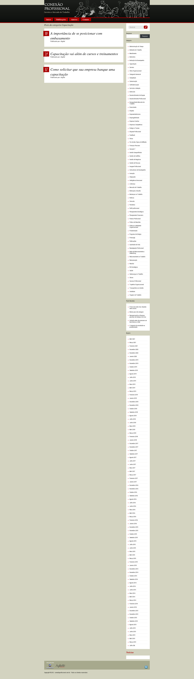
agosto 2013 (133, 624)
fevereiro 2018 (134, 436)
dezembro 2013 (134, 610)
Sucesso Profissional (135, 281)
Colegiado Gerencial (135, 74)
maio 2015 (132, 551)
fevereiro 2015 (134, 562)
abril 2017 (132, 471)
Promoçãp (132, 238)
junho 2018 (133, 422)
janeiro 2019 (133, 398)
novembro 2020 (134, 353)
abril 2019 (132, 388)
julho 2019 (133, 377)
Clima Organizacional (135, 71)
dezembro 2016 (134, 485)
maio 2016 (132, 509)
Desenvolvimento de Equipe (137, 95)
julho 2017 (133, 461)
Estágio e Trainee (134, 128)
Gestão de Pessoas (135, 163)
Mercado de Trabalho (136, 187)
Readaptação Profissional (137, 248)
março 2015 (133, 558)
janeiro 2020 (133, 356)
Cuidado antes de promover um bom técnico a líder (138, 321)
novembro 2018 (134, 405)
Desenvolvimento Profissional (138, 99)
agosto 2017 (133, 457)
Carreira (132, 67)
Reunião (132, 263)
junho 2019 (133, 381)
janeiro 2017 (133, 482)
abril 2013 (132, 638)
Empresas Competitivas (136, 124)
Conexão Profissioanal (97, 9)
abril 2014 (132, 597)
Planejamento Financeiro (136, 215)
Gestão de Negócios (135, 159)
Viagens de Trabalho (135, 295)
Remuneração (133, 260)
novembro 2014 (134, 572)
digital (63, 41)
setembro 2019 (134, 370)
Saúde (131, 270)
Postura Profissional (135, 219)
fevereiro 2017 (134, 478)
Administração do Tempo (136, 46)
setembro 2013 (134, 621)
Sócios (131, 277)
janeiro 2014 (133, 607)
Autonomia (132, 57)
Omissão (132, 201)
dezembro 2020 (134, 349)
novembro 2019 (134, 363)
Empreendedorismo (135, 114)
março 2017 (133, 475)
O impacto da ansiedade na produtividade (137, 326)
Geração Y (132, 149)
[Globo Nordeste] (49, 666)
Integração (133, 177)
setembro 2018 (134, 412)
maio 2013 (132, 635)
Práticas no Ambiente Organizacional (135, 226)
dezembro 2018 (134, 402)
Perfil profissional (134, 208)
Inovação (132, 173)
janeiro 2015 (133, 565)
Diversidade (133, 107)
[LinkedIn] (146, 667)
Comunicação (133, 81)
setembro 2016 (134, 496)
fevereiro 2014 (134, 604)
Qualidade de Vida (135, 244)
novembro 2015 (134, 530)
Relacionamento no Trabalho (137, 256)
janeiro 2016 (133, 523)
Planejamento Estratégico (137, 212)
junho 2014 (133, 590)
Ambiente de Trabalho (136, 50)
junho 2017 (133, 464)
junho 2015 (133, 548)
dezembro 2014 (134, 569)
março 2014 (133, 600)
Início (48, 19)
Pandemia (132, 205)
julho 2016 (133, 503)
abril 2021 (132, 339)
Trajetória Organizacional (137, 284)
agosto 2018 (133, 415)
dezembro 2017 (134, 443)
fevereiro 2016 (134, 520)
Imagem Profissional (135, 166)
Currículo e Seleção (135, 88)
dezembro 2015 (134, 527)
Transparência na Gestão (136, 288)
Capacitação (133, 64)
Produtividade (133, 231)
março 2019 (133, 391)
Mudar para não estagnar (137, 312)
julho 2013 (133, 628)
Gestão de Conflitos (135, 156)
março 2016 (133, 516)
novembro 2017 (134, 447)
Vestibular (132, 291)
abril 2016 (132, 513)
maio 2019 (132, 384)
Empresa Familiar (134, 121)
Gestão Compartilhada (136, 152)
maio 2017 (132, 468)
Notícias (132, 198)
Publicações (61, 19)
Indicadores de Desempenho (138, 170)
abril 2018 (132, 429)
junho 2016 (133, 506)
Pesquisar (129, 33)
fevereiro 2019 (134, 395)
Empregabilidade (134, 118)
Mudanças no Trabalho (136, 194)
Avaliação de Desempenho (137, 60)
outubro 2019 (133, 367)
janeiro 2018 (133, 440)
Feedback (132, 135)
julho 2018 (133, 419)
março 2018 (133, 433)
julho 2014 (133, 586)
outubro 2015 (133, 534)
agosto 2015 (133, 541)
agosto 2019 (133, 374)
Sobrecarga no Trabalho (136, 274)
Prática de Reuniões (135, 222)
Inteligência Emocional (136, 180)
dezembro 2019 (134, 360)
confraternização (134, 85)
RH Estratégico (134, 267)
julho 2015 (133, 544)
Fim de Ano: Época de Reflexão (138, 142)
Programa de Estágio (135, 234)
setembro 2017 (134, 454)
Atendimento (133, 53)
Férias (131, 138)
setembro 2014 (134, 579)
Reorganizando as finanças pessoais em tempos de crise (138, 316)
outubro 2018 (133, 408)
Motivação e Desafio (135, 191)
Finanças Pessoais (135, 145)
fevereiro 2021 (134, 346)
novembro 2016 (134, 489)
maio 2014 (132, 593)
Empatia (132, 111)
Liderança (132, 184)
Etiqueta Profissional (135, 131)
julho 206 (132, 645)
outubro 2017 (133, 450)
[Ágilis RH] (60, 666)
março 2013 (133, 642)
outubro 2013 (133, 617)
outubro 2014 (133, 576)
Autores (74, 19)
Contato (86, 19)
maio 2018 (132, 426)
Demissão (132, 92)
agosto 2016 (133, 499)
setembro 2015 (134, 537)
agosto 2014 (133, 583)
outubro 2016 (133, 492)
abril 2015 (132, 555)
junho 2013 (133, 631)
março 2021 (133, 342)
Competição (133, 78)
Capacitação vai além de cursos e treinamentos (84, 53)
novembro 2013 (134, 614)
